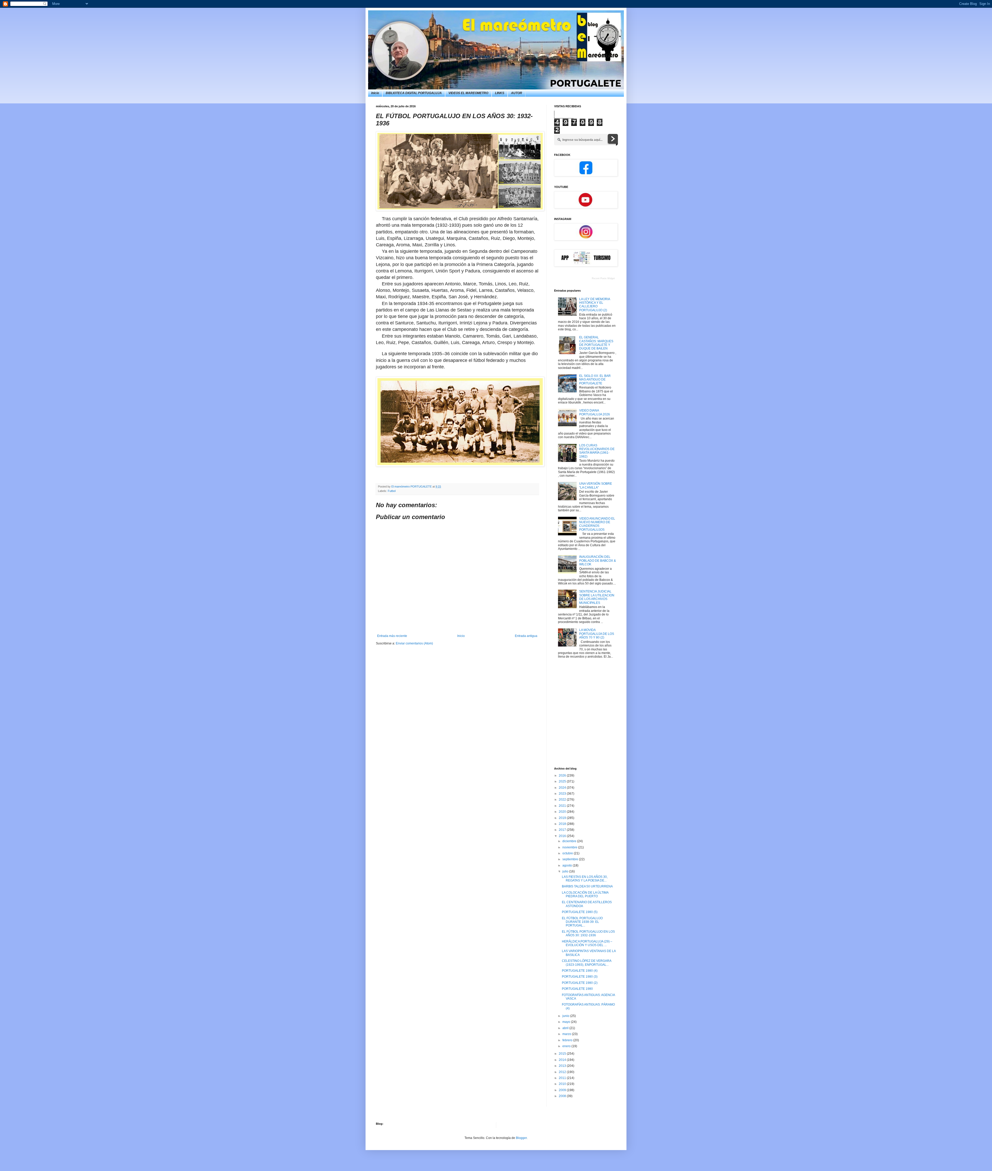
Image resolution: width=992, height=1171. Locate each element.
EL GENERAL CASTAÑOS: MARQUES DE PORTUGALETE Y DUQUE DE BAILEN (596, 343)
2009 (563, 1090)
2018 (563, 824)
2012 (563, 1072)
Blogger (521, 1138)
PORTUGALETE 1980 (577, 989)
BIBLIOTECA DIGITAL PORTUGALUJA (414, 93)
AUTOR (516, 93)
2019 (563, 818)
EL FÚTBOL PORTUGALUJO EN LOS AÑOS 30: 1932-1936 (588, 933)
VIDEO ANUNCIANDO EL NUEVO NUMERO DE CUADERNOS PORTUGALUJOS (597, 524)
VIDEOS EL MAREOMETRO (468, 93)
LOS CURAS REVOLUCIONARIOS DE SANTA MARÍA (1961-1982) (597, 451)
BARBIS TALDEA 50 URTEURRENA (587, 886)
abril (565, 1028)
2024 (563, 787)
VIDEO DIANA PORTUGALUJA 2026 (594, 412)
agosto (567, 865)
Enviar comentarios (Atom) (414, 643)
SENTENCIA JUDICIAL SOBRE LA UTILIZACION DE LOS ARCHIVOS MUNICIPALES (596, 597)
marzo (567, 1034)
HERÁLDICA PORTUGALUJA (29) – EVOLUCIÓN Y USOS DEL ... (587, 943)
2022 (563, 799)
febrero (567, 1040)
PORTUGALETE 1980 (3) (580, 976)
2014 (563, 1060)
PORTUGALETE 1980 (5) (580, 912)
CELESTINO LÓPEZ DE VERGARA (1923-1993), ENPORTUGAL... (586, 962)
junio (566, 1016)
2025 (563, 781)
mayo (566, 1022)
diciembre (569, 841)
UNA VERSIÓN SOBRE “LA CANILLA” (595, 485)
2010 (563, 1084)
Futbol (392, 490)
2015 (563, 1053)
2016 (563, 836)
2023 (563, 793)
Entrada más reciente (392, 636)
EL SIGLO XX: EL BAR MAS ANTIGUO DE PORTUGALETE (595, 379)
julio (565, 871)
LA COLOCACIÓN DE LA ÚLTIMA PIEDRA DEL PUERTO (585, 894)
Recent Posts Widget (603, 278)
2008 (563, 1096)
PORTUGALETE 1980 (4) (580, 970)
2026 (563, 775)
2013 (563, 1066)
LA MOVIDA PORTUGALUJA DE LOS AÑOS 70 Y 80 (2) (596, 633)
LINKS (499, 93)
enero (566, 1046)
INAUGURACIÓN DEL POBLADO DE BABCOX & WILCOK (597, 560)
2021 (563, 806)
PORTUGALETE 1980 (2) (580, 983)
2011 (563, 1078)
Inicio (375, 93)
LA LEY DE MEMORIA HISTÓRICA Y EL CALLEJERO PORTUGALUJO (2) (594, 304)
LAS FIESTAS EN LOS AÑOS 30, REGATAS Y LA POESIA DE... (585, 878)
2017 (563, 830)
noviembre (570, 847)
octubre (568, 853)
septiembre (570, 859)
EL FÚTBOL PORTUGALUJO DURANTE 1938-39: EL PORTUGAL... (582, 921)
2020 (563, 811)
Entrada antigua (526, 636)
